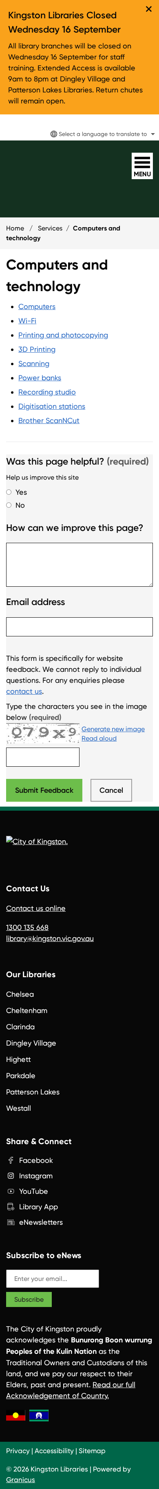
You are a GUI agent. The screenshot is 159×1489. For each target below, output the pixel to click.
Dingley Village (31, 1043)
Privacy (18, 1451)
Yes (21, 492)
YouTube (33, 1191)
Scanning (33, 363)
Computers (36, 306)
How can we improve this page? (75, 527)
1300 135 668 (27, 927)
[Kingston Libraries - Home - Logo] (41, 162)
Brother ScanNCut (49, 420)
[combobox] (101, 133)
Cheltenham (26, 1010)
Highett (18, 1059)
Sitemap (92, 1451)
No (20, 505)
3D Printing (36, 349)
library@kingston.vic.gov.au (50, 938)
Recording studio (47, 392)
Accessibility (54, 1451)
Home (15, 228)
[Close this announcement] (149, 9)
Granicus (20, 1480)
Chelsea (20, 994)
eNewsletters (41, 1222)
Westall (18, 1108)
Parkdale (20, 1075)
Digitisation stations (51, 406)
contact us (24, 691)
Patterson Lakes (33, 1092)
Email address (35, 601)
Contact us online (36, 908)
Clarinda (20, 1026)
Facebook (36, 1160)
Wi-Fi (27, 320)
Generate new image (113, 729)
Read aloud (99, 738)
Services (50, 228)
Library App (38, 1206)
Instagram (36, 1175)
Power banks (39, 377)
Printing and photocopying (63, 335)
